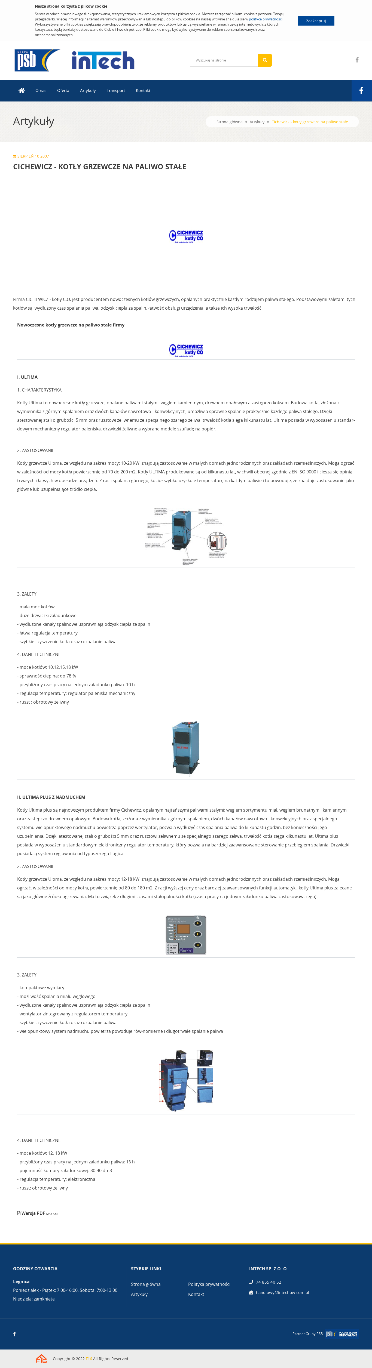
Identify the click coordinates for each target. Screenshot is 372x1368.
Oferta (63, 90)
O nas (40, 90)
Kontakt (143, 90)
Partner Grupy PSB (307, 1333)
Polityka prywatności (209, 1284)
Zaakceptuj (316, 20)
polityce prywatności (265, 19)
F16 (89, 1358)
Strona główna (230, 121)
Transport (116, 90)
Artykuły (88, 90)
